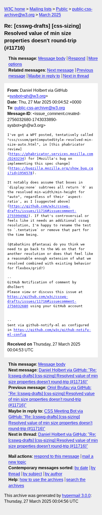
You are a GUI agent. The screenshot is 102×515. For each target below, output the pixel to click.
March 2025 (50, 15)
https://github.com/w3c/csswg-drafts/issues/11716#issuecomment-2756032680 (41, 301)
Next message (60, 70)
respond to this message (56, 456)
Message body (51, 58)
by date (81, 468)
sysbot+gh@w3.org (28, 96)
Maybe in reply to (44, 76)
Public (62, 9)
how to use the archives (41, 479)
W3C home (14, 9)
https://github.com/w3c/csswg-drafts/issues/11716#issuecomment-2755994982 (41, 211)
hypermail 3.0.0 (76, 495)
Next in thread (76, 76)
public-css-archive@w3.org (39, 108)
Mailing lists (41, 9)
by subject (32, 474)
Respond (76, 58)
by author (53, 474)
